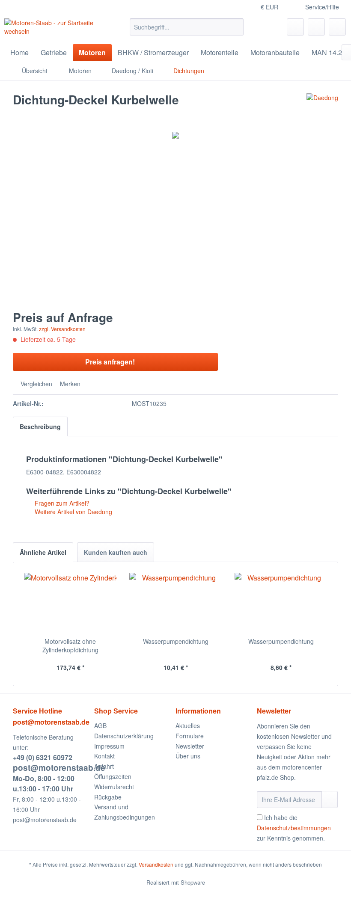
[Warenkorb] (337, 27)
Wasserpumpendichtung (175, 641)
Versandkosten (156, 864)
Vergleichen (35, 383)
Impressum (109, 746)
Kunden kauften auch (115, 552)
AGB (100, 725)
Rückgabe (108, 797)
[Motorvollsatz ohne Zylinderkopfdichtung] (70, 603)
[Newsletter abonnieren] (329, 799)
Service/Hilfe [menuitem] (322, 7)
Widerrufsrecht (114, 786)
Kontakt (104, 756)
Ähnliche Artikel (43, 552)
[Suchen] (236, 27)
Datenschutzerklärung (124, 735)
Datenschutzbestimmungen (294, 827)
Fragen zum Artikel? (61, 503)
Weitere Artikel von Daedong (72, 511)
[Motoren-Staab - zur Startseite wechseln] (52, 29)
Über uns (188, 756)
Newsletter (190, 746)
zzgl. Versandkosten (62, 328)
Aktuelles (188, 725)
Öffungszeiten (112, 776)
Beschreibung (40, 426)
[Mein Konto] (316, 27)
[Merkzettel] (295, 27)
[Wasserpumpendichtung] (175, 603)
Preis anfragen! (110, 362)
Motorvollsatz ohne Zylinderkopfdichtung (70, 645)
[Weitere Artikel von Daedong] (322, 108)
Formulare (190, 735)
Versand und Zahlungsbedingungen (124, 811)
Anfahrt (104, 766)
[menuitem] (187, 27)
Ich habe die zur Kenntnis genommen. (294, 827)
